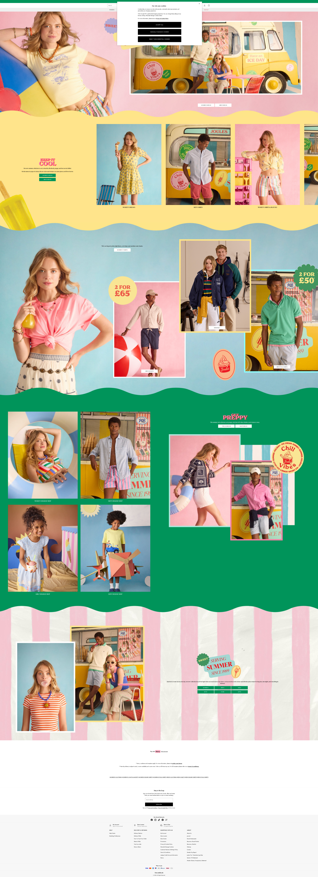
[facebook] (152, 820)
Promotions (163, 841)
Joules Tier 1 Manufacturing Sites (195, 855)
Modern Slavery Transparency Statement (196, 860)
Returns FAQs (137, 841)
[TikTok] (159, 820)
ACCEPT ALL (159, 25)
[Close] (199, 3)
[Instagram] (155, 820)
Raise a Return (137, 847)
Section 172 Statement (192, 858)
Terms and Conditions (152, 808)
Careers (189, 849)
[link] (204, 5)
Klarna (162, 858)
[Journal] (166, 820)
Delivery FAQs (137, 836)
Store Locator (163, 836)
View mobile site (159, 872)
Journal (188, 836)
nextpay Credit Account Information (169, 855)
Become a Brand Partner (193, 841)
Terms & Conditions (165, 852)
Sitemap (189, 847)
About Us (189, 833)
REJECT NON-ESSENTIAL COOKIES (159, 39)
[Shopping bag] (209, 5)
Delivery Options (138, 833)
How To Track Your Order (140, 839)
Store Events (163, 839)
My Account (163, 833)
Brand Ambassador (191, 839)
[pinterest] (162, 820)
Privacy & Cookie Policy (163, 808)
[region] (159, 23)
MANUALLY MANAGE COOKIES (159, 32)
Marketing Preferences (114, 836)
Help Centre (112, 833)
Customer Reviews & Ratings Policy (169, 849)
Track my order (137, 844)
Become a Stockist (191, 844)
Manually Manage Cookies (167, 847)
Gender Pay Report (191, 852)
